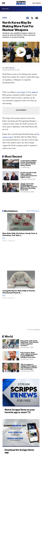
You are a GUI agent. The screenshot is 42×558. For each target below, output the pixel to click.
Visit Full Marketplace (33, 211)
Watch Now (36, 3)
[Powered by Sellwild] (37, 329)
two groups (21, 92)
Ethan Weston (10, 68)
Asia (4, 18)
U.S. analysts (33, 92)
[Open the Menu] (3, 3)
